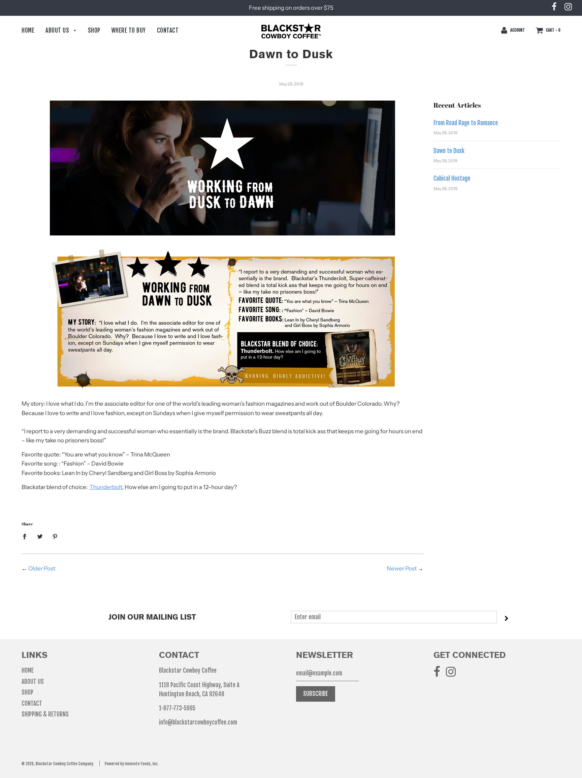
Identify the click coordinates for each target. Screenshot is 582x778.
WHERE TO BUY (128, 30)
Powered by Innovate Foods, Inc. (132, 763)
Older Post (41, 568)
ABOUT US (58, 30)
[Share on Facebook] (27, 536)
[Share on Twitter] (40, 536)
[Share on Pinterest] (55, 536)
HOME (28, 30)
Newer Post (402, 568)
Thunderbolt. (107, 487)
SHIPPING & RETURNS (45, 714)
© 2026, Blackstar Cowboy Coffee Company (57, 763)
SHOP (94, 30)
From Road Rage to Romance (465, 122)
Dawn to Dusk (448, 150)
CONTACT (168, 30)
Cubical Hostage (451, 178)
